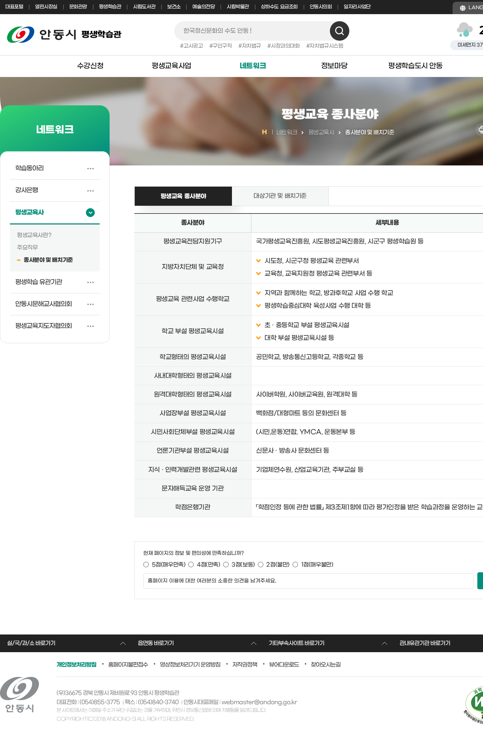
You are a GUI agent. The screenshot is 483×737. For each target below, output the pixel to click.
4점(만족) (208, 564)
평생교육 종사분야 (170, 193)
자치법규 (251, 46)
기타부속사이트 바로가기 (296, 643)
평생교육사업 (171, 66)
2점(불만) (278, 564)
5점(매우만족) (169, 564)
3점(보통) (243, 564)
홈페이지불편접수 (128, 664)
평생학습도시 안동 (415, 66)
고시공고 (193, 46)
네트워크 (253, 66)
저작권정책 (244, 664)
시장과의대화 (285, 46)
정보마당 (334, 66)
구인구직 (222, 46)
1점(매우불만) (317, 564)
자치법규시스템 (326, 46)
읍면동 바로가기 (156, 643)
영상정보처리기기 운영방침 (190, 664)
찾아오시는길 (326, 664)
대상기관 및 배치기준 (280, 196)
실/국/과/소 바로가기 (31, 643)
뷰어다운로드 (284, 664)
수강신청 (90, 66)
